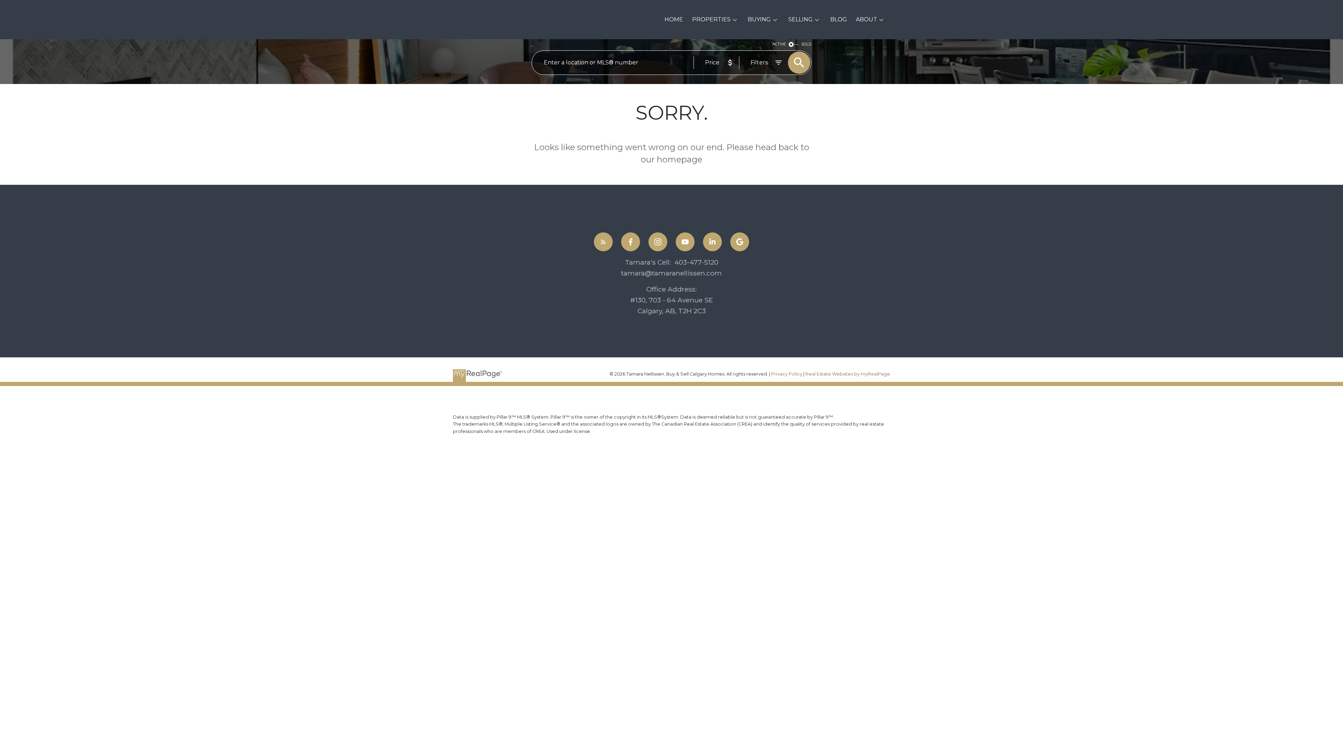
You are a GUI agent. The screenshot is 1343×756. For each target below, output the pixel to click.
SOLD (806, 44)
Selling (800, 19)
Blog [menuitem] (838, 19)
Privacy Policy (786, 374)
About (866, 19)
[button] (603, 241)
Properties (711, 19)
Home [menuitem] (674, 19)
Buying (759, 19)
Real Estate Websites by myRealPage (847, 374)
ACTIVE (779, 44)
